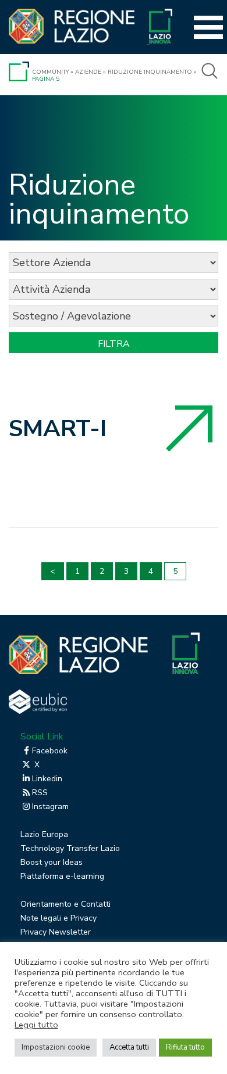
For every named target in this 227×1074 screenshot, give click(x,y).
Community (50, 72)
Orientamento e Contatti (65, 904)
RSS (40, 792)
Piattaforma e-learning (62, 876)
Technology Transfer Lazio (70, 848)
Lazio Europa (44, 834)
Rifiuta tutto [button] (185, 1047)
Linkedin (47, 778)
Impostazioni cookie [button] (56, 1047)
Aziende (88, 72)
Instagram (50, 806)
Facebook (50, 750)
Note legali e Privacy (58, 918)
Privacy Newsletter (55, 931)
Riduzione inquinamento (150, 72)
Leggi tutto (36, 1024)
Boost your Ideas (51, 862)
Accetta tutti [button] (129, 1047)
